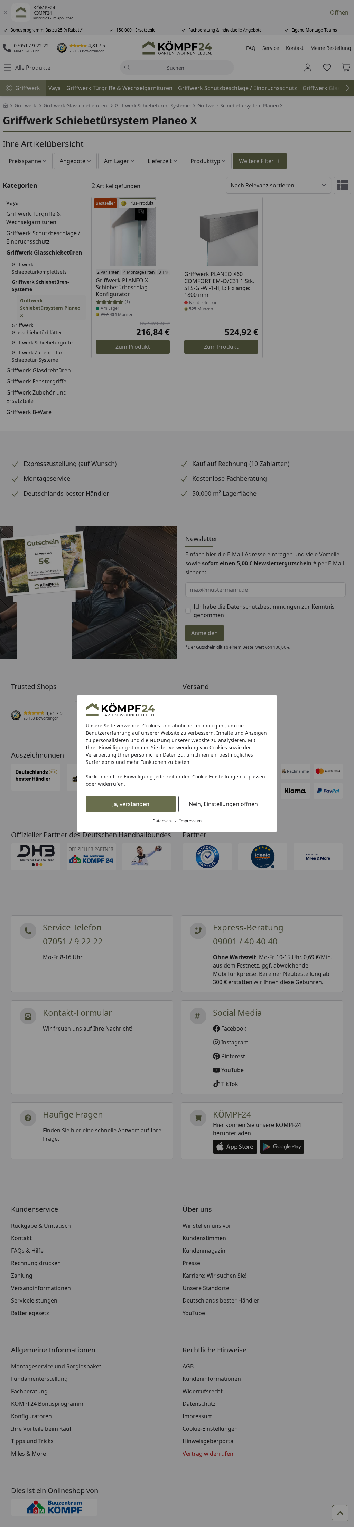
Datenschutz (164, 821)
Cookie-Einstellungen (216, 776)
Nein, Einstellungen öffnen (223, 804)
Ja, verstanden (130, 804)
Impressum (190, 821)
